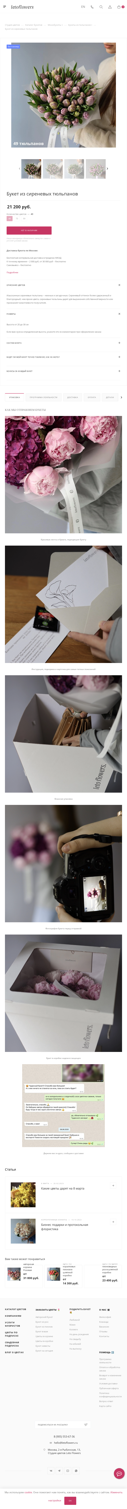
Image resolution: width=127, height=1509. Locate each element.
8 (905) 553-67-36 (64, 1436)
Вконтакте (50, 1470)
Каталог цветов (15, 1309)
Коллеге (73, 1329)
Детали (110, 397)
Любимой (74, 1319)
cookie (28, 1492)
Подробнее (12, 272)
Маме (72, 1324)
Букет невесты (43, 1345)
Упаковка (14, 397)
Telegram (59, 1470)
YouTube (67, 1470)
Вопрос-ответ (106, 1401)
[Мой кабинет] (110, 6)
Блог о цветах (14, 1352)
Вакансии (104, 1326)
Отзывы (103, 1331)
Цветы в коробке (44, 1341)
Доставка (72, 397)
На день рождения (79, 1334)
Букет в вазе (42, 1331)
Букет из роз (42, 1321)
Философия (105, 1317)
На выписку (75, 1348)
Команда (103, 1321)
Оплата (92, 397)
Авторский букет (44, 1317)
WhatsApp (76, 1470)
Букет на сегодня (44, 1350)
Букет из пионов (44, 1326)
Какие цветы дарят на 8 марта (62, 1188)
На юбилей (75, 1343)
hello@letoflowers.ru (66, 1442)
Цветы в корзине (44, 1336)
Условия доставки (108, 1383)
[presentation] (20, 168)
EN (83, 7)
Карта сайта (105, 1406)
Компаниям (13, 1315)
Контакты (104, 1336)
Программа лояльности (43, 397)
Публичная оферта (109, 1388)
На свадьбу (75, 1339)
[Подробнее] (113, 1185)
